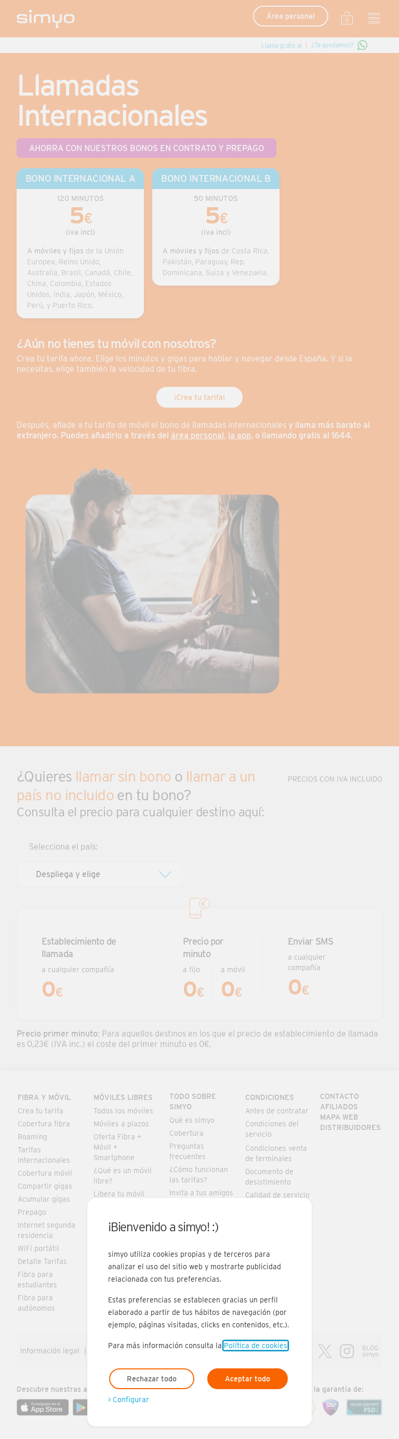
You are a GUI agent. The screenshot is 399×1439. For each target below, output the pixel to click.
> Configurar (128, 1399)
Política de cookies (255, 1345)
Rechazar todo (152, 1379)
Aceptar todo (247, 1379)
